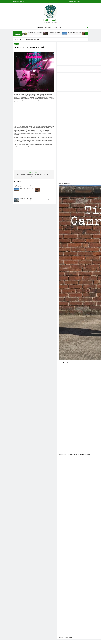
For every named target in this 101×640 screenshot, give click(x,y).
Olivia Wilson (17, 49)
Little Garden (50, 20)
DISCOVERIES (40, 27)
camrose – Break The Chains (62, 32)
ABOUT (60, 27)
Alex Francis (22, 188)
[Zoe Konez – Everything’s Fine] (32, 34)
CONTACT (55, 27)
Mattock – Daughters (45, 197)
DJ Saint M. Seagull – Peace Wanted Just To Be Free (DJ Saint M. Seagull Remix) (64, 1)
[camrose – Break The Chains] (52, 34)
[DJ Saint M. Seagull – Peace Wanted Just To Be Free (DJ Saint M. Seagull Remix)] (72, 34)
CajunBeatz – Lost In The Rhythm (65, 637)
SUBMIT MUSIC (48, 27)
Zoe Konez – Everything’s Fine (42, 32)
